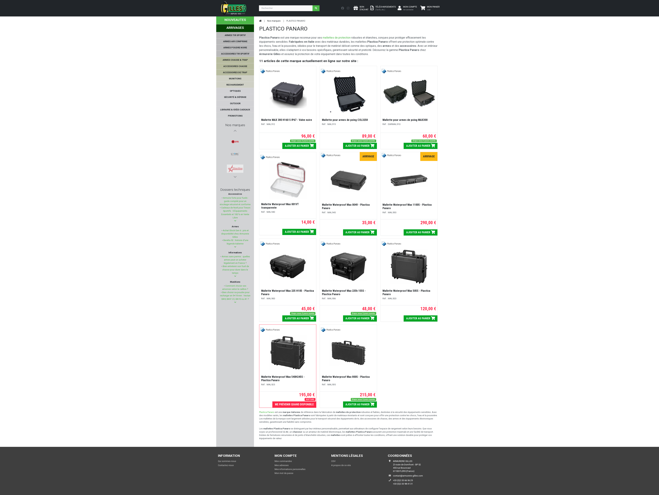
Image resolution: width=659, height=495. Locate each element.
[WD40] (235, 162)
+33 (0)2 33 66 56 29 (403, 480)
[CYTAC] (235, 145)
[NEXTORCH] (235, 170)
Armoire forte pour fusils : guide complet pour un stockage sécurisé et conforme (235, 201)
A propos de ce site (341, 465)
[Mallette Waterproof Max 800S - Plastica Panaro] (348, 353)
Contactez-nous (226, 465)
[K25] (235, 137)
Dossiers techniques (235, 190)
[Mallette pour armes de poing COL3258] (348, 94)
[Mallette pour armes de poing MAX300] (409, 94)
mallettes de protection (337, 37)
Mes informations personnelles (290, 469)
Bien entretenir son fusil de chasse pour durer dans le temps (235, 269)
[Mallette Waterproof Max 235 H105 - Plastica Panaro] (288, 267)
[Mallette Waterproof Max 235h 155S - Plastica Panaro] (348, 267)
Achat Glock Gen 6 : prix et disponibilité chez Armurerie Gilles (235, 233)
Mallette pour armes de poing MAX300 (405, 120)
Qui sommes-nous (227, 461)
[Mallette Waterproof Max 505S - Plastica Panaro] (409, 267)
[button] (235, 221)
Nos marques (235, 125)
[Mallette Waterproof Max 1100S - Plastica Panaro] (409, 181)
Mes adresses (282, 465)
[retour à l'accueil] (260, 21)
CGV (333, 461)
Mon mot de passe (284, 473)
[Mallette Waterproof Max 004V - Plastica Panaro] (348, 181)
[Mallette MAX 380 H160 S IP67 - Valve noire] (288, 94)
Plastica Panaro (266, 412)
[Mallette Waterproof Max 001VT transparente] (288, 180)
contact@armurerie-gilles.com (408, 475)
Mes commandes (283, 461)
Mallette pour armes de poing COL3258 (345, 120)
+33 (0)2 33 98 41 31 (403, 483)
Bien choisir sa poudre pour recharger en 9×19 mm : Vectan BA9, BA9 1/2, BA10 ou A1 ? (235, 295)
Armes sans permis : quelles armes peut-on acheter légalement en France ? (235, 259)
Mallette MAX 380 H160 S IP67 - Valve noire (286, 120)
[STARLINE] (235, 154)
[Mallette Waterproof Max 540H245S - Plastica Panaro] (288, 353)
